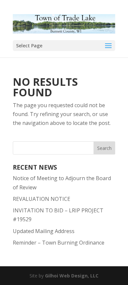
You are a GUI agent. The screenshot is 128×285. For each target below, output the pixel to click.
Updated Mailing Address (44, 231)
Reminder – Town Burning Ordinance (58, 242)
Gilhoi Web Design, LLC (71, 276)
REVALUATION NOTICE (41, 198)
